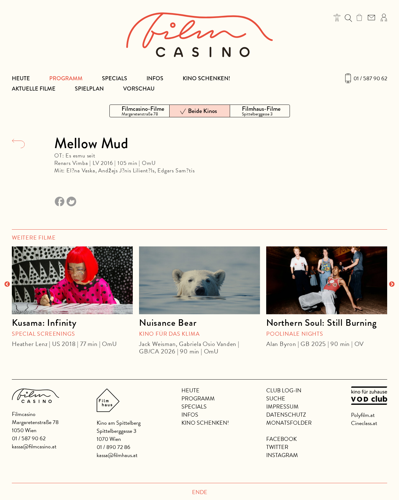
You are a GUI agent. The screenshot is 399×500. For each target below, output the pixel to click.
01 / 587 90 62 (370, 78)
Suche (275, 398)
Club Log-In (283, 390)
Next (392, 284)
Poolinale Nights (294, 333)
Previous (7, 284)
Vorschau (139, 88)
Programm (66, 78)
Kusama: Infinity (44, 322)
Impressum (282, 406)
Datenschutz (286, 414)
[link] (359, 17)
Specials (114, 78)
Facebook (281, 439)
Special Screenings (43, 333)
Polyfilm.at (363, 415)
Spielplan (89, 88)
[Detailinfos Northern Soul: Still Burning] (326, 280)
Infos (155, 78)
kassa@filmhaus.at (117, 455)
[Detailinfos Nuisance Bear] (199, 280)
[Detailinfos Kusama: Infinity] (72, 280)
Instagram (282, 455)
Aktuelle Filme (33, 88)
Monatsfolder (289, 422)
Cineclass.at (364, 423)
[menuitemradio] (139, 111)
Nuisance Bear (167, 322)
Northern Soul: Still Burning (321, 322)
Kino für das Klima (169, 333)
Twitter (277, 447)
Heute (21, 78)
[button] (337, 17)
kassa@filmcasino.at (34, 446)
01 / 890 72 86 (113, 447)
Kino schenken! (206, 78)
